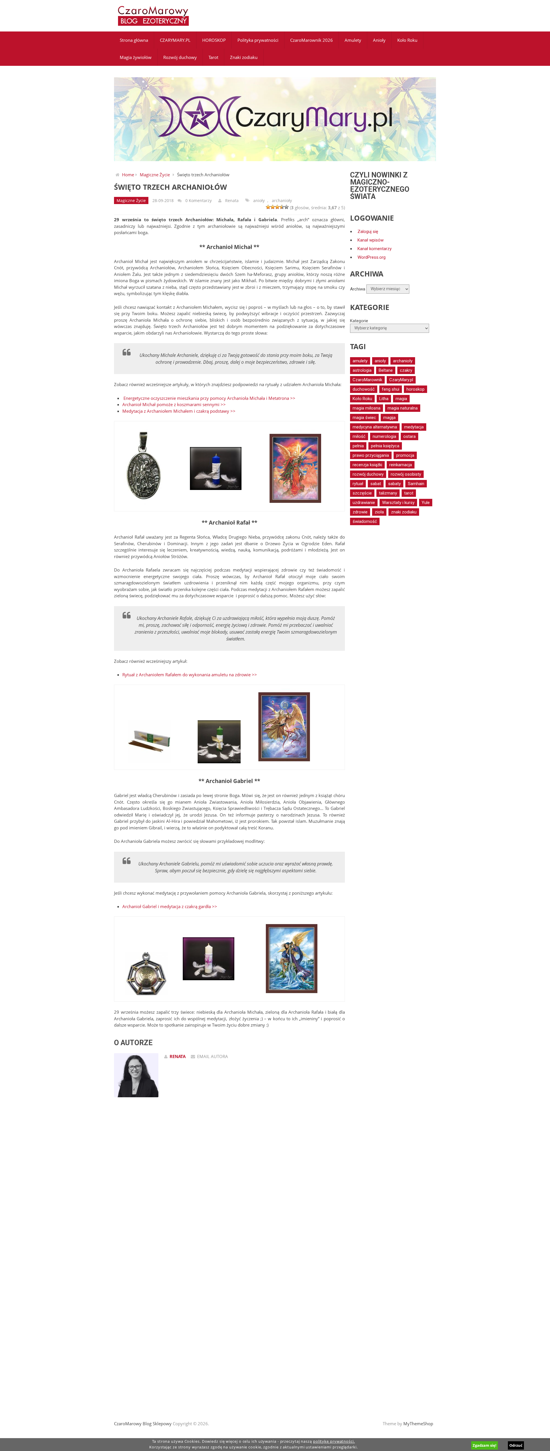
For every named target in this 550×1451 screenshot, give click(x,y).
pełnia (358, 445)
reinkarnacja (400, 464)
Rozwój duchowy (180, 57)
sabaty (394, 483)
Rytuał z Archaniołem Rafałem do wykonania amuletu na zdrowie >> (189, 674)
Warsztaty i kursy (398, 502)
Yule (426, 502)
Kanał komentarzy (375, 248)
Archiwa (357, 288)
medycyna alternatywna (375, 427)
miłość (359, 436)
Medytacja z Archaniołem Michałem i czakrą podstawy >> (178, 411)
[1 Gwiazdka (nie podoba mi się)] (268, 207)
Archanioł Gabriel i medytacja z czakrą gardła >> (169, 906)
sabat (375, 483)
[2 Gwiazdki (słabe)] (272, 207)
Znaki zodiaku (244, 57)
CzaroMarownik (367, 379)
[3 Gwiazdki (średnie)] (277, 207)
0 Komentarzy (198, 200)
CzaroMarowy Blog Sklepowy (143, 1423)
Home (128, 174)
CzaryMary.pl (401, 379)
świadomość (365, 521)
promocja (405, 455)
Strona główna (134, 40)
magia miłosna (366, 408)
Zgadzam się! (484, 1445)
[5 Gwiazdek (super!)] (286, 207)
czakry (406, 370)
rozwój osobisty (406, 474)
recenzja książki (367, 464)
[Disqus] (229, 1183)
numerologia (384, 436)
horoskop (415, 389)
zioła (379, 512)
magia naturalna (403, 408)
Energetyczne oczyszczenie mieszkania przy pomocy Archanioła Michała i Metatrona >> (209, 398)
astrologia (362, 370)
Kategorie (359, 320)
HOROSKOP (214, 40)
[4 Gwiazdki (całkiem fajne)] (282, 207)
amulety (360, 360)
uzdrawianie (364, 502)
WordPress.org (372, 257)
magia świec (364, 417)
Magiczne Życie (155, 174)
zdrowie (360, 512)
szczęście (362, 493)
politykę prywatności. (334, 1441)
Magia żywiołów (136, 57)
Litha (383, 398)
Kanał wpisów (371, 240)
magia (401, 398)
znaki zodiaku (404, 512)
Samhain (416, 483)
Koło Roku (407, 40)
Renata (232, 200)
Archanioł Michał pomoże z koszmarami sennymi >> (174, 404)
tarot (408, 493)
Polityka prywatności (257, 40)
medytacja (414, 427)
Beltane (386, 370)
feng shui (390, 389)
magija (389, 417)
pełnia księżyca (385, 445)
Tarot (213, 57)
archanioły (282, 200)
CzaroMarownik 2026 (311, 40)
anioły (259, 200)
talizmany (388, 493)
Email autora (212, 1056)
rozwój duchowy (368, 474)
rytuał (358, 483)
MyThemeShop (418, 1423)
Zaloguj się (368, 231)
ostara (409, 436)
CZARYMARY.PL (175, 40)
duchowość (364, 389)
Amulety (353, 40)
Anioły (379, 40)
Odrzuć (515, 1445)
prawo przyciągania (371, 455)
